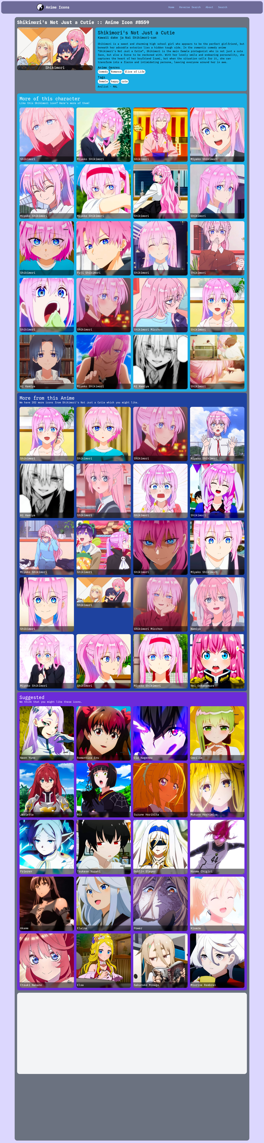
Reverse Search (190, 7)
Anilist (103, 86)
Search (222, 7)
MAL (115, 86)
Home (171, 7)
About (209, 7)
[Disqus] (132, 1033)
